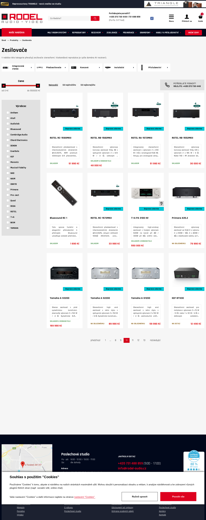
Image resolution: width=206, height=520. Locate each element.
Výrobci (20, 514)
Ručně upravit (139, 496)
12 (138, 340)
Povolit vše (178, 496)
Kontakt (162, 514)
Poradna (21, 511)
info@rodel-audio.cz (132, 468)
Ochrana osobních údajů (123, 511)
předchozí (95, 340)
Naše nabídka (16, 32)
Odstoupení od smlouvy (122, 507)
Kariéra (162, 511)
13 (144, 340)
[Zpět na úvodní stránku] (22, 18)
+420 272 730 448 (192, 86)
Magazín (20, 507)
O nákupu (68, 507)
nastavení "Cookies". (84, 497)
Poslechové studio (72, 511)
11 (132, 340)
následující (155, 340)
